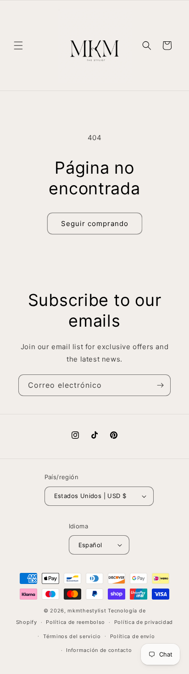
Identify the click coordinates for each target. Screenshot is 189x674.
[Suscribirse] (160, 385)
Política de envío (132, 636)
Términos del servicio (72, 636)
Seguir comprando (94, 223)
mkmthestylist (86, 610)
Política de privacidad (143, 622)
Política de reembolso (75, 622)
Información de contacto (99, 650)
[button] (18, 45)
